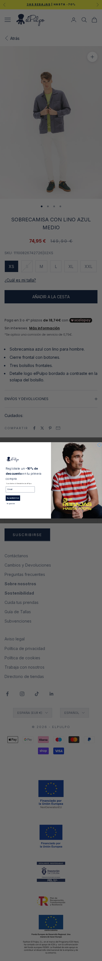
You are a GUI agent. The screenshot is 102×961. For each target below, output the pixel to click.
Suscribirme (13, 498)
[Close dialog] (99, 445)
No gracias (11, 504)
